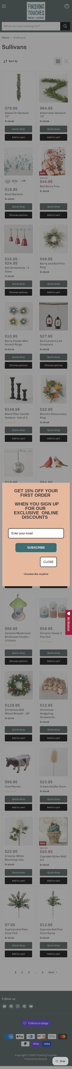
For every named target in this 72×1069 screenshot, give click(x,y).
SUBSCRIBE (36, 547)
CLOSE (48, 561)
